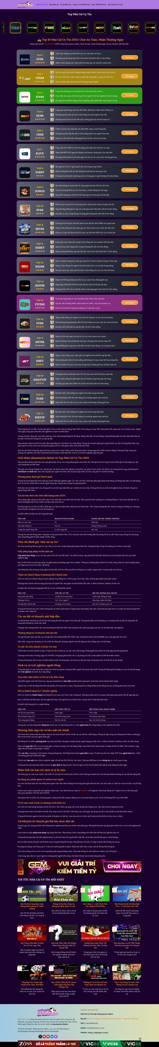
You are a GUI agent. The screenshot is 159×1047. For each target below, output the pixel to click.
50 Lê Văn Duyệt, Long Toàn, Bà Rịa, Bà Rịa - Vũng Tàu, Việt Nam (113, 1019)
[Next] (136, 867)
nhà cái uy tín (49, 44)
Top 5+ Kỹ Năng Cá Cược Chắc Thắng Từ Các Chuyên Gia (127, 983)
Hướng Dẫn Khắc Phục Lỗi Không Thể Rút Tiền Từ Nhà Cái (95, 945)
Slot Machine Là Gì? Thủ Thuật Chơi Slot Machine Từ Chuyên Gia (127, 945)
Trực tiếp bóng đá (99, 5)
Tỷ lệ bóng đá (65, 5)
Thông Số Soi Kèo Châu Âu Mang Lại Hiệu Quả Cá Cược (63, 905)
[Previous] (23, 867)
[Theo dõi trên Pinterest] (44, 1036)
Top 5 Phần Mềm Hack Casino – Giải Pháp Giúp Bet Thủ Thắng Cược (63, 984)
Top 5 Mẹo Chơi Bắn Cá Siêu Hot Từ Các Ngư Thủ (32, 944)
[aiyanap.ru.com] (25, 4)
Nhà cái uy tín (42, 5)
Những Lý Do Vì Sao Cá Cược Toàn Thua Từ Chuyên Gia (95, 983)
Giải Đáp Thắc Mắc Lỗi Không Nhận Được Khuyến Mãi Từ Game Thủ (63, 945)
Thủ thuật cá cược (115, 5)
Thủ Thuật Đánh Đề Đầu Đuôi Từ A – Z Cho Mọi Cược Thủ (127, 905)
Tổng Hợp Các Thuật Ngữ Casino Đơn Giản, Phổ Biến (32, 983)
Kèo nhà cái (54, 5)
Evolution (84, 790)
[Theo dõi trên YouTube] (48, 1036)
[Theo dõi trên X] (40, 1036)
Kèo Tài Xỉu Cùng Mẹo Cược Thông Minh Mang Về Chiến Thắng (32, 906)
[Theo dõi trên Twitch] (56, 1036)
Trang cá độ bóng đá (81, 5)
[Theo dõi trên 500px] (52, 1036)
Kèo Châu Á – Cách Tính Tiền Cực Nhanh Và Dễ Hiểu (95, 905)
